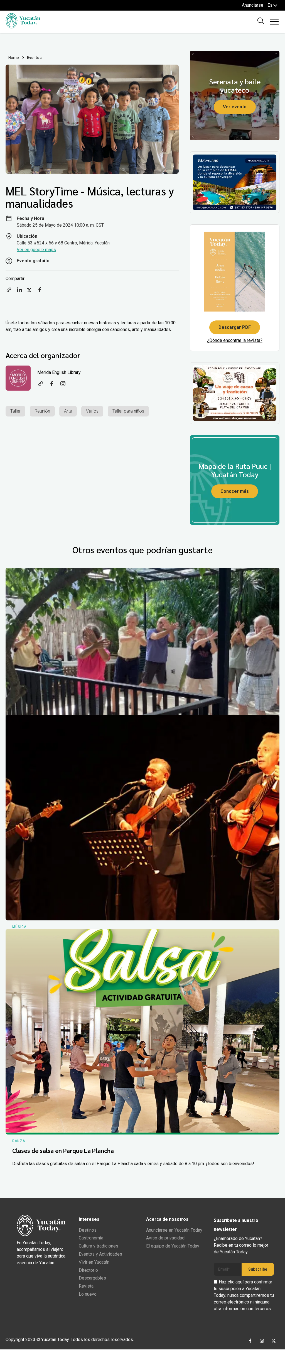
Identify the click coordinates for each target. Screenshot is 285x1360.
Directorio (88, 1270)
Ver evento (235, 106)
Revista (86, 1286)
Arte (68, 411)
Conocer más (234, 491)
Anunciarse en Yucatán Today (174, 1230)
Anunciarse (252, 5)
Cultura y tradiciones (98, 1246)
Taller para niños (128, 411)
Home (13, 57)
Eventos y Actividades (100, 1254)
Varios (92, 411)
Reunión (42, 411)
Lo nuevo (88, 1294)
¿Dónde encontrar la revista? (234, 340)
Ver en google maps (36, 249)
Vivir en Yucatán (94, 1262)
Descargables (92, 1278)
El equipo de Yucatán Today (172, 1246)
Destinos (88, 1230)
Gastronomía (91, 1238)
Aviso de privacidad (165, 1238)
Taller (15, 411)
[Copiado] (9, 291)
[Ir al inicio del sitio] (23, 27)
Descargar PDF (234, 327)
